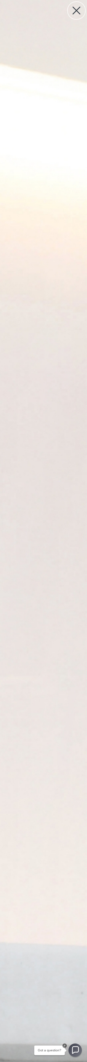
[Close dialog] (76, 10)
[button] (75, 1050)
